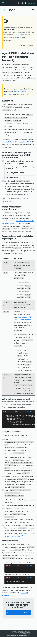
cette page (16, 37)
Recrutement (14, 631)
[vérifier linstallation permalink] (19, 541)
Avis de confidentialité (15, 632)
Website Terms (22, 632)
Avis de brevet (28, 632)
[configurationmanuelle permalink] (21, 431)
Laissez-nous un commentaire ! (17, 613)
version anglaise (20, 35)
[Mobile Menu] (33, 10)
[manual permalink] (18, 209)
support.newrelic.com (14, 536)
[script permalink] (19, 157)
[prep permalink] (14, 100)
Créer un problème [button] (28, 45)
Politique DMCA (27, 631)
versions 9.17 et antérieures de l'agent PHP (16, 142)
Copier (30, 411)
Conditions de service (20, 631)
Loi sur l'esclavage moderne (26, 633)
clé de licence (9, 482)
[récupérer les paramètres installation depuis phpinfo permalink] (16, 239)
